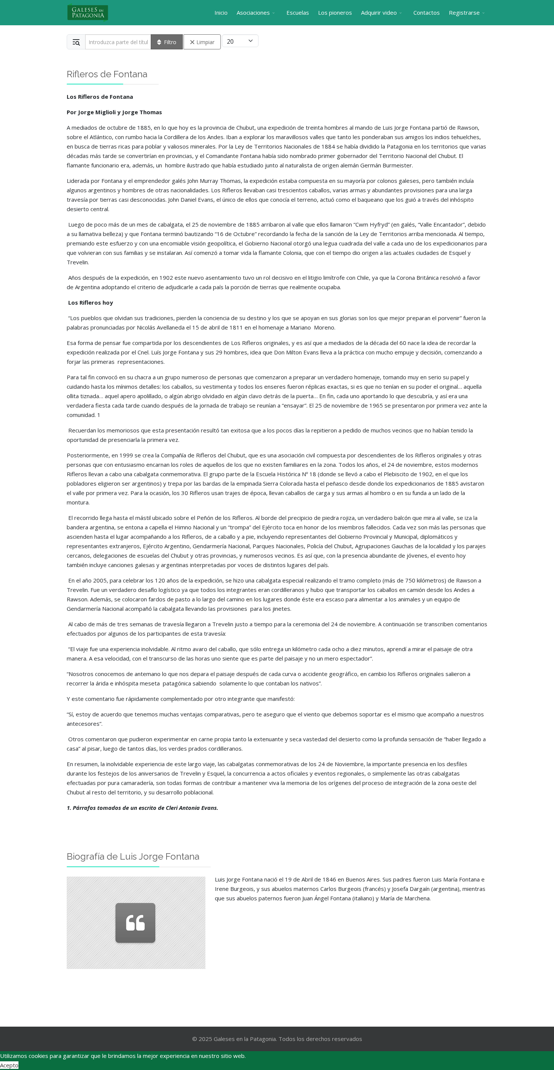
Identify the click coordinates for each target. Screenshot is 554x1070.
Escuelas (297, 12)
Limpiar (205, 42)
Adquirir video (379, 12)
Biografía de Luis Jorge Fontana (133, 856)
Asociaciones (253, 12)
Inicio (221, 12)
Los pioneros (335, 12)
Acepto (9, 1065)
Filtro (170, 42)
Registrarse (464, 12)
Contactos (426, 12)
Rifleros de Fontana (107, 74)
